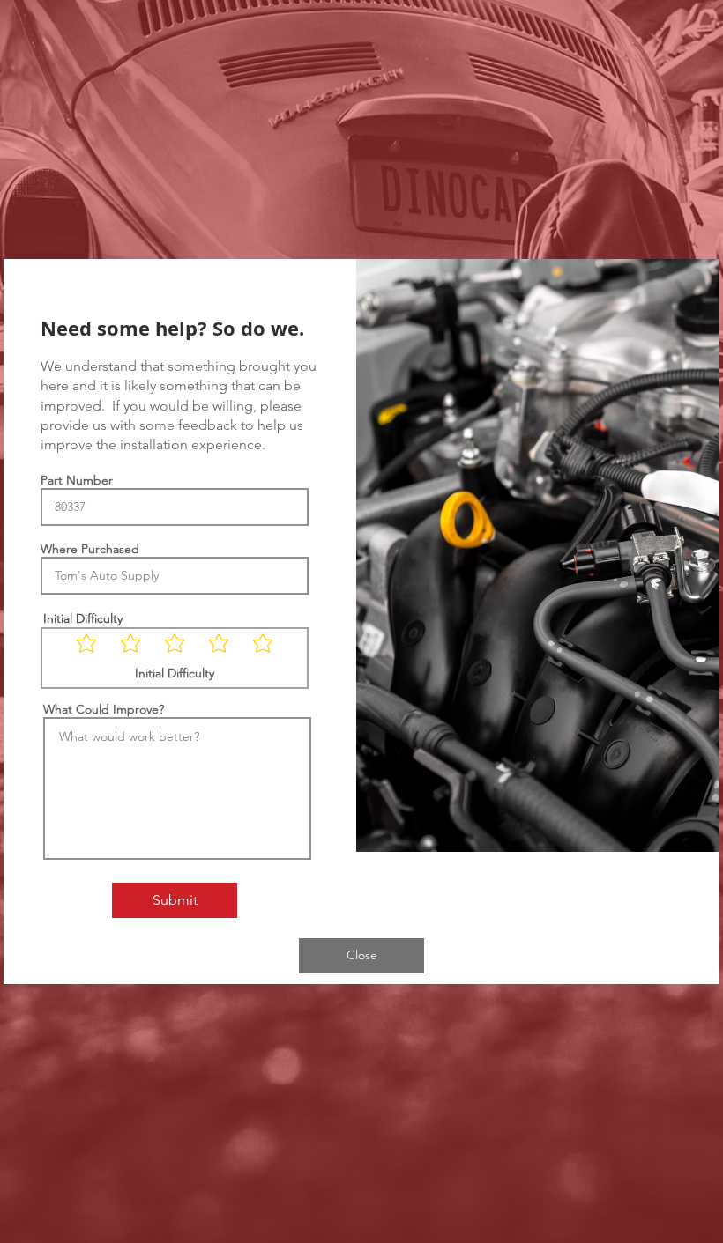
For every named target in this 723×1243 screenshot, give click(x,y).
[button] (361, 955)
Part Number (77, 480)
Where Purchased (90, 549)
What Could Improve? (103, 709)
